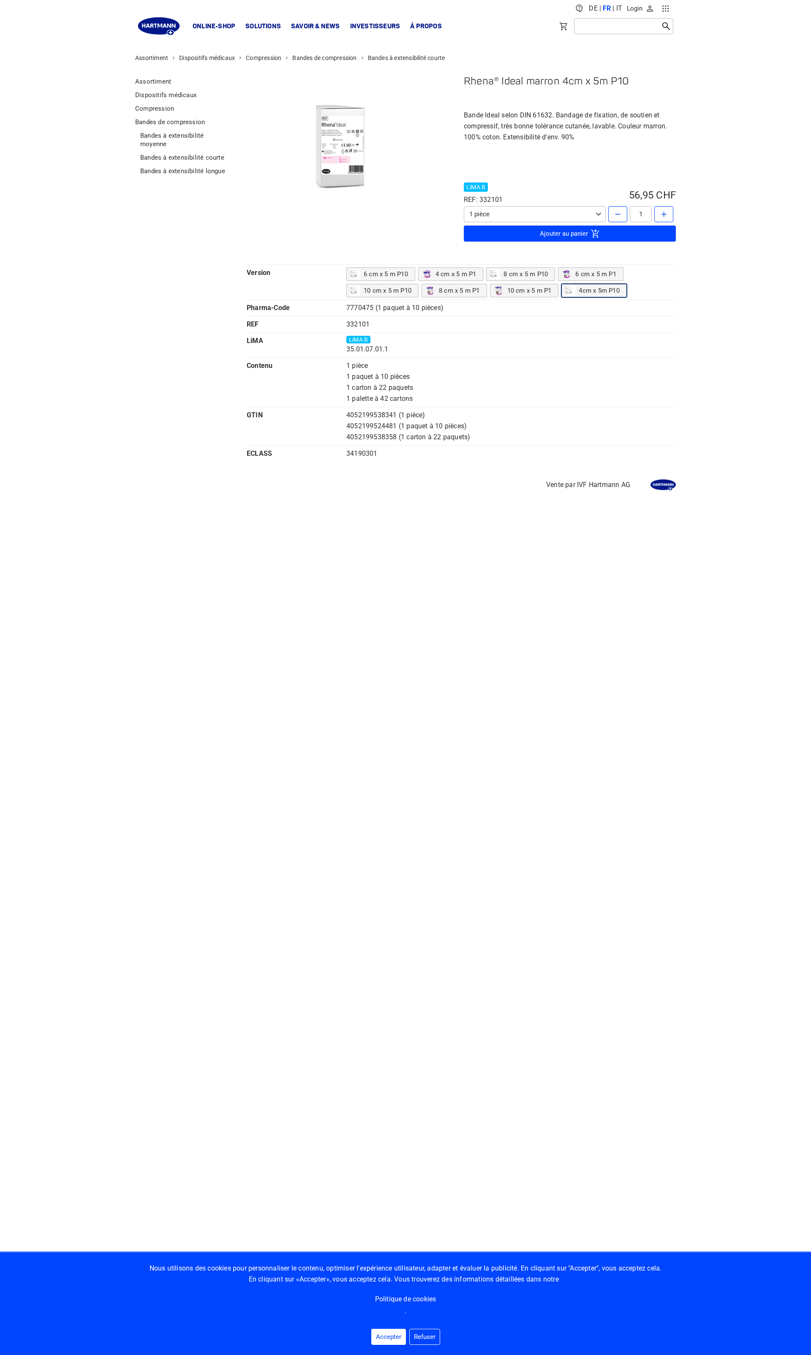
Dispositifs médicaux (207, 57)
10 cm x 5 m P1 (529, 290)
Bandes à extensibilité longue (182, 171)
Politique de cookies (405, 1299)
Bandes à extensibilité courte (406, 57)
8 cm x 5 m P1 (459, 290)
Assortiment (151, 57)
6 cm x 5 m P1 (595, 274)
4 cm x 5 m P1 (455, 274)
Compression (263, 57)
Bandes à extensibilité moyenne (172, 140)
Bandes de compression (324, 57)
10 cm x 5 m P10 (387, 290)
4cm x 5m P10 (599, 290)
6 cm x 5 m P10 (386, 274)
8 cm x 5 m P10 (525, 274)
